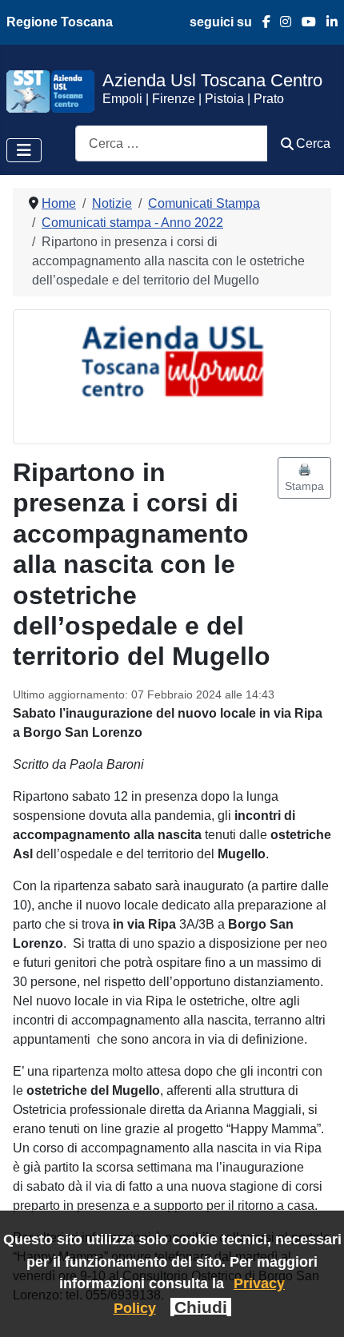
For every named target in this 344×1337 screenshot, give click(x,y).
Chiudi (200, 1307)
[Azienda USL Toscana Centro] (50, 90)
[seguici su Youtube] (303, 22)
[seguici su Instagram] (281, 22)
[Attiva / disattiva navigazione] (24, 150)
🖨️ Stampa (304, 477)
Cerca (313, 143)
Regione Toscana (59, 22)
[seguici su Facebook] (261, 22)
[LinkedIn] (327, 22)
